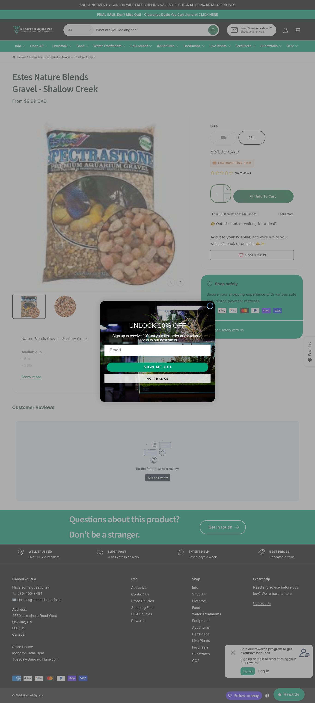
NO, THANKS (158, 378)
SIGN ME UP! (158, 367)
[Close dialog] (210, 306)
